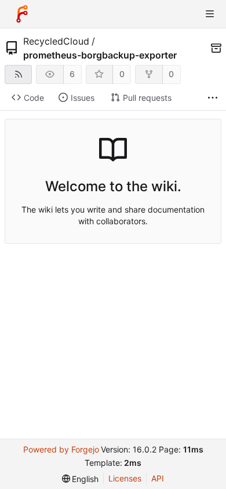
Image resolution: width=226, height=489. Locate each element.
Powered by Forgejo (61, 449)
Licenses (124, 478)
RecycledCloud (56, 41)
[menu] (80, 479)
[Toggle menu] (209, 13)
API (157, 478)
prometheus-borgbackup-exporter (100, 55)
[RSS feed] (18, 74)
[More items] (212, 98)
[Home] (22, 13)
